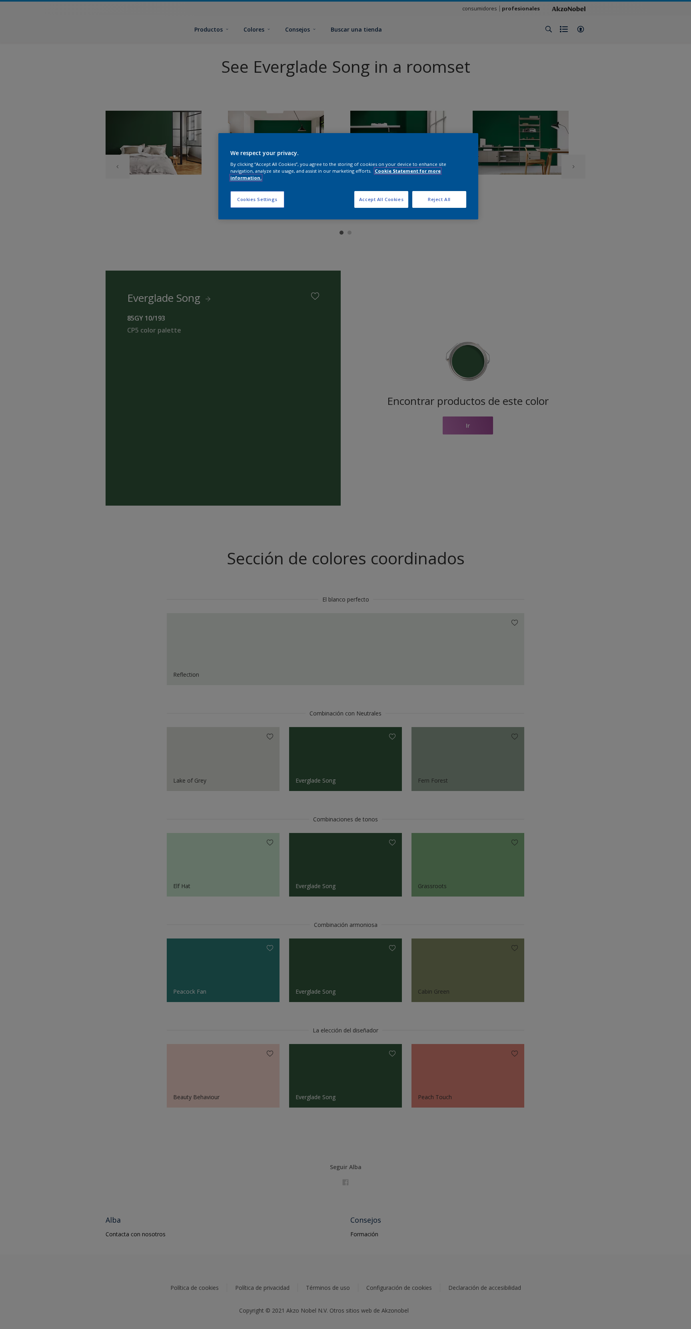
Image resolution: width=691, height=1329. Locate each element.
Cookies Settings (257, 199)
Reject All (439, 199)
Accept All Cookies (381, 199)
